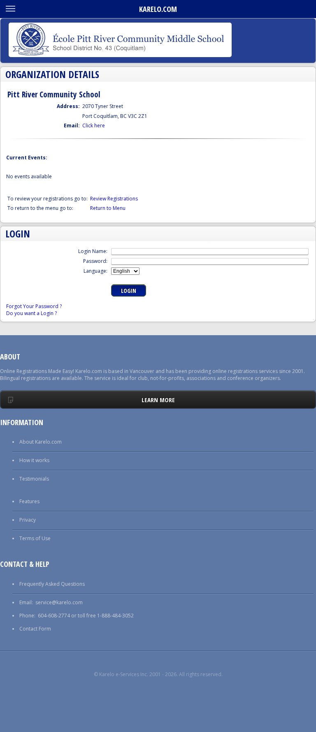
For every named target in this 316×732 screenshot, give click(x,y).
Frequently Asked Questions (52, 583)
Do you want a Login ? (31, 313)
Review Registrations (114, 198)
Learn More (158, 400)
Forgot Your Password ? (34, 306)
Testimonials (34, 478)
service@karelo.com (59, 602)
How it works (34, 460)
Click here (93, 125)
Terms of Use (35, 538)
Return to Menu (107, 208)
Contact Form (35, 628)
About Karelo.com (40, 441)
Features (29, 501)
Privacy (27, 519)
